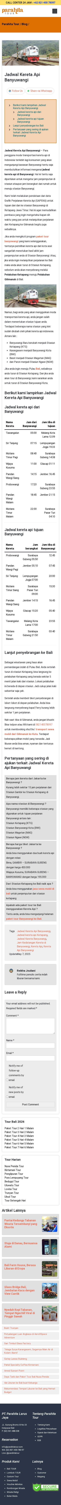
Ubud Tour (10, 1196)
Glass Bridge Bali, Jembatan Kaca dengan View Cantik (19, 1290)
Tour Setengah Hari (15, 1200)
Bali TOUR (11, 1469)
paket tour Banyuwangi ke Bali (23, 918)
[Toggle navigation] (54, 11)
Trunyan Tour (12, 1192)
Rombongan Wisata (16, 1488)
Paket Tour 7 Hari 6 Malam (19, 1147)
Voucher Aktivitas (15, 1484)
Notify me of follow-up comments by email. (16, 1073)
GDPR (40, 1436)
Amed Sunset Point (14, 1370)
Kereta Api (36, 946)
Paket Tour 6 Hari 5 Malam (19, 1143)
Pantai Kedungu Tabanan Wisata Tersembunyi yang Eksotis (20, 1224)
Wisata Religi (13, 1492)
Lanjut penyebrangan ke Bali (28, 125)
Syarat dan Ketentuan (47, 1432)
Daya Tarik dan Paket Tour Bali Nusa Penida (26, 1376)
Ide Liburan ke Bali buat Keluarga (20, 1383)
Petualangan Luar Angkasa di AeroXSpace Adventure (25, 1336)
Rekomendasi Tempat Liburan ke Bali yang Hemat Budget (29, 1390)
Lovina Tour (11, 1189)
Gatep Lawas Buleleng (15, 1359)
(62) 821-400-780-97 (15, 1450)
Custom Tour (13, 1476)
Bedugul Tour (12, 1181)
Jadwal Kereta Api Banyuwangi (33, 931)
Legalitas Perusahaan (47, 1429)
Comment (12, 1015)
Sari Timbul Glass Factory (17, 1343)
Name (10, 1040)
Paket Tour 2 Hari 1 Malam (19, 1128)
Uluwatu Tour (12, 1185)
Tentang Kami (43, 1425)
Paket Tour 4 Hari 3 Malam (19, 1135)
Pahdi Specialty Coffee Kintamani (21, 1365)
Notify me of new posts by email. (16, 1092)
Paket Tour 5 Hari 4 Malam (19, 1139)
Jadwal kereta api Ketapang (32, 935)
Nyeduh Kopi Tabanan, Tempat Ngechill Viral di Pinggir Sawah (19, 1313)
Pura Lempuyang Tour (16, 1177)
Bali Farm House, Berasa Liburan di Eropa (20, 1267)
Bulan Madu (12, 1496)
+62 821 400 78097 (44, 2)
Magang (41, 1476)
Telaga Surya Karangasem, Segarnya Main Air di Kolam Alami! (28, 1351)
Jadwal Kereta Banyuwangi (31, 938)
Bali (38, 368)
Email (10, 1053)
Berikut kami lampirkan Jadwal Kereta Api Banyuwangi (29, 107)
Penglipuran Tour (14, 1173)
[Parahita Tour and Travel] (13, 11)
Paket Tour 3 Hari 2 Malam (19, 1132)
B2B (39, 1440)
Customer (41, 1473)
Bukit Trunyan (11, 1328)
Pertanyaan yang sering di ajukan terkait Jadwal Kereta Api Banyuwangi (30, 132)
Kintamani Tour (13, 1170)
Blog (39, 1469)
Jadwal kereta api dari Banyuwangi (29, 113)
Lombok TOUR (13, 1473)
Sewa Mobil (12, 1480)
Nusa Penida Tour (14, 1166)
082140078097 (44, 724)
